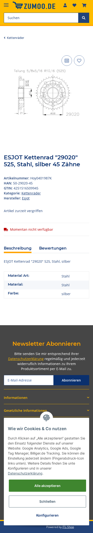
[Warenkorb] (84, 5)
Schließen (47, 501)
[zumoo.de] (33, 5)
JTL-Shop (68, 527)
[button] (65, 5)
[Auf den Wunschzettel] (79, 60)
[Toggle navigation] (6, 3)
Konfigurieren (47, 515)
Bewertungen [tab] (53, 248)
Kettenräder (31, 193)
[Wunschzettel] (74, 5)
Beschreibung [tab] (17, 248)
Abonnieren (71, 380)
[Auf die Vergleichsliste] (67, 60)
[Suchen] (83, 18)
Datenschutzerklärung (26, 358)
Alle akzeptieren (47, 486)
